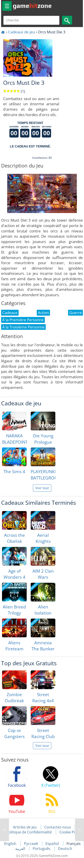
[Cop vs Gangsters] (14, 715)
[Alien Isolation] (43, 592)
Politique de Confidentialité (29, 832)
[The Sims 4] (14, 456)
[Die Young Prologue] (43, 421)
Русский (31, 843)
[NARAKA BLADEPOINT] (14, 421)
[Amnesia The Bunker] (43, 628)
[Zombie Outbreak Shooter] (14, 679)
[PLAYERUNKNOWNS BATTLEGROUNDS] (43, 456)
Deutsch (65, 848)
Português (42, 848)
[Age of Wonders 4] (14, 556)
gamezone (32, 5)
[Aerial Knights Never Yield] (43, 520)
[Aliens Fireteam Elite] (14, 628)
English (10, 843)
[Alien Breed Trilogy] (14, 592)
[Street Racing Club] (43, 715)
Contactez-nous (57, 827)
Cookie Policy (70, 832)
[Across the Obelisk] (14, 520)
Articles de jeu (25, 827)
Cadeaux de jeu (21, 31)
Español (52, 843)
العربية (20, 848)
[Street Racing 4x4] (43, 679)
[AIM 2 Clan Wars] (43, 556)
